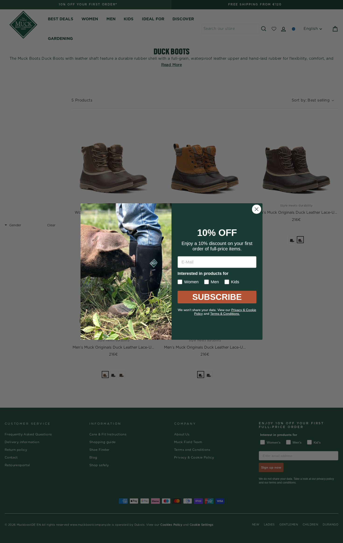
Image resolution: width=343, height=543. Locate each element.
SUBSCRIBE (217, 297)
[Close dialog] (256, 209)
